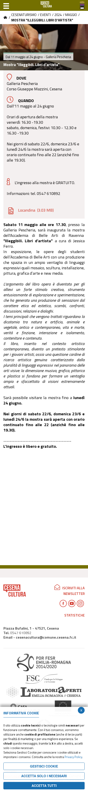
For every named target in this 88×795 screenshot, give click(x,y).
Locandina (36, 210)
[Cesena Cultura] (5, 17)
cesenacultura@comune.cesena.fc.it (46, 637)
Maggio (71, 14)
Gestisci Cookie (44, 766)
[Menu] (6, 5)
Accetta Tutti (44, 785)
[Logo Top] (82, 5)
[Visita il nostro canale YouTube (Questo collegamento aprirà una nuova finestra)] (71, 603)
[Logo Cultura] (46, 5)
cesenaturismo (24, 14)
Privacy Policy (73, 757)
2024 (58, 14)
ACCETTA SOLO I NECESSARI (44, 776)
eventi (45, 14)
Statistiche (74, 615)
